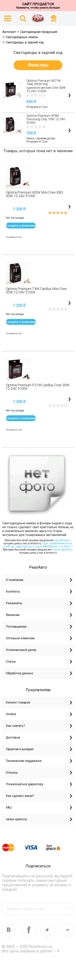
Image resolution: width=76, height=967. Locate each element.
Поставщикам (16, 626)
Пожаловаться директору (24, 784)
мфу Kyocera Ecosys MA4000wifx (37, 546)
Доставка (13, 737)
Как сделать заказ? (20, 796)
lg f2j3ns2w (62, 540)
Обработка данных (19, 673)
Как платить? (15, 726)
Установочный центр (21, 650)
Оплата (11, 714)
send (68, 909)
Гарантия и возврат (20, 749)
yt (67, 930)
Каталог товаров (18, 702)
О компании (14, 580)
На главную (38, 18)
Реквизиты (14, 603)
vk (9, 930)
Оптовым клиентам (20, 638)
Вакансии (12, 615)
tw (47, 930)
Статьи (11, 661)
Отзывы (12, 772)
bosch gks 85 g (62, 549)
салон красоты (16, 819)
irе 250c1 (66, 546)
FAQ (8, 807)
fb (29, 930)
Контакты (13, 591)
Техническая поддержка (23, 761)
